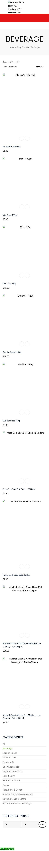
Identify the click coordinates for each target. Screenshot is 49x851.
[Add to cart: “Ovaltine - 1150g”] (21, 343)
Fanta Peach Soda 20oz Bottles (16, 575)
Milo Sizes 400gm (10, 215)
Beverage (7, 748)
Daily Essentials (11, 767)
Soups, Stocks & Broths (14, 799)
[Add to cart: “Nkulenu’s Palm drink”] (21, 138)
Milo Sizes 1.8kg (9, 284)
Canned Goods (10, 753)
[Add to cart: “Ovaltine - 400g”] (21, 412)
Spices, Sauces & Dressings (17, 803)
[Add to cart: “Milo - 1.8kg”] (21, 275)
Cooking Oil (8, 762)
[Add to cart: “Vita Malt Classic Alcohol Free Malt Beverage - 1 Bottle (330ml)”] (21, 706)
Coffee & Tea (9, 757)
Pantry (6, 785)
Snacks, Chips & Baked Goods (18, 794)
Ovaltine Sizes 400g (11, 421)
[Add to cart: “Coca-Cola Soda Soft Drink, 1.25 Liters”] (21, 481)
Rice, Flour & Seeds (12, 789)
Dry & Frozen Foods (13, 771)
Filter (42, 824)
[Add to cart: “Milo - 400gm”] (21, 206)
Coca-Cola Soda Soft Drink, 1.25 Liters (19, 489)
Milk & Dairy (9, 776)
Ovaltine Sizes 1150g (12, 352)
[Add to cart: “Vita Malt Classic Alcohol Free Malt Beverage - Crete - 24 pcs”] (21, 635)
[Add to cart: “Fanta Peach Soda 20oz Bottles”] (21, 566)
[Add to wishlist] (27, 138)
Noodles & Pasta (11, 780)
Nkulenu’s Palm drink (11, 146)
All (4, 744)
